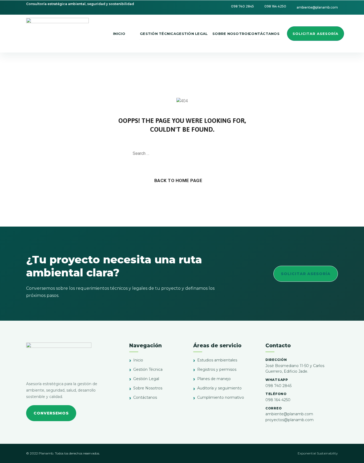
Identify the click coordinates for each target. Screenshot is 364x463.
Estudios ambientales (217, 360)
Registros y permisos (216, 369)
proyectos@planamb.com (289, 419)
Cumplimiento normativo (220, 397)
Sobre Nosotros (147, 388)
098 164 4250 (277, 399)
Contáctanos (145, 397)
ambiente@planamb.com (289, 414)
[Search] (228, 153)
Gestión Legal (146, 378)
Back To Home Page (178, 180)
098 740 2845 (278, 385)
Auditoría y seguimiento (219, 388)
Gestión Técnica (148, 369)
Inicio (138, 360)
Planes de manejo (214, 378)
